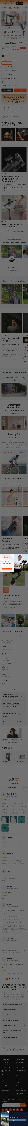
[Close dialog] (27, 554)
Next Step (7, 568)
